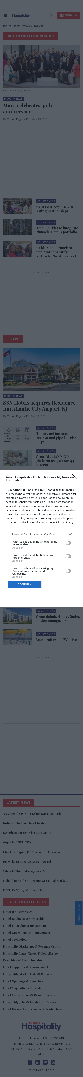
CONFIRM (25, 584)
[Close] (75, 477)
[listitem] (41, 534)
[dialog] (41, 538)
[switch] (68, 543)
